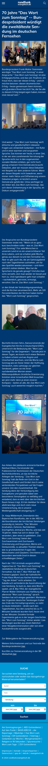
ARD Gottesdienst (32, 727)
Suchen (44, 3)
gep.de (18, 753)
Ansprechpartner (29, 751)
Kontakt (17, 751)
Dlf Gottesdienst (20, 736)
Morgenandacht (33, 738)
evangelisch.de (37, 753)
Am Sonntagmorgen (12, 727)
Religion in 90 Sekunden (13, 741)
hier (42, 638)
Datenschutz (7, 753)
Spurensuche (33, 741)
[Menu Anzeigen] (3, 3)
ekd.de (26, 753)
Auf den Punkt (9, 730)
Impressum (7, 751)
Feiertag (34, 736)
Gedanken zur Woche (12, 738)
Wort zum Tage (9, 744)
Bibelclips (18, 733)
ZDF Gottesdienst (27, 744)
